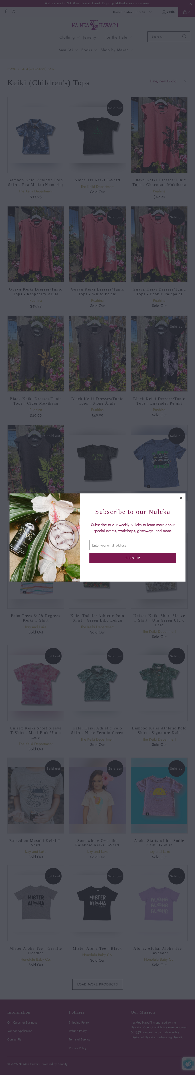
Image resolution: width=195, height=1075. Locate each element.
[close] (181, 497)
